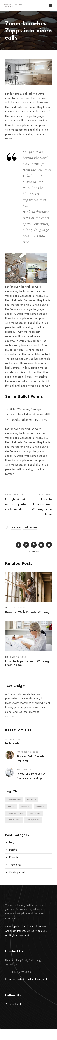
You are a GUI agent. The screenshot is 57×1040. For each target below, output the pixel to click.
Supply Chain (14, 820)
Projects (13, 857)
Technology (30, 527)
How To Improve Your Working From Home (27, 663)
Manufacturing (15, 813)
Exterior (25, 806)
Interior (40, 806)
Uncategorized (17, 872)
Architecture (14, 799)
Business (16, 527)
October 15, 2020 (15, 607)
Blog (11, 842)
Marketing (35, 813)
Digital (11, 806)
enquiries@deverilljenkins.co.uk (28, 979)
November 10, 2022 (16, 739)
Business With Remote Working (27, 612)
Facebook (15, 1004)
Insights (13, 849)
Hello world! (13, 743)
